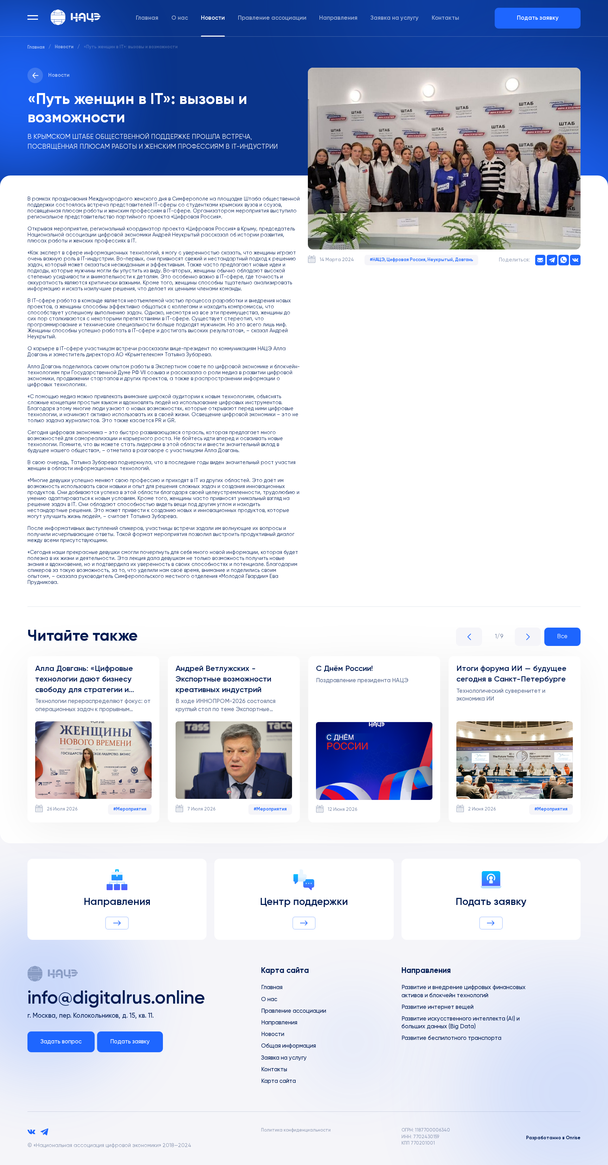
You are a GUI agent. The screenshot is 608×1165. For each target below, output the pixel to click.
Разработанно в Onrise (553, 1138)
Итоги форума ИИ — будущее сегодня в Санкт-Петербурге (511, 674)
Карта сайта (278, 1081)
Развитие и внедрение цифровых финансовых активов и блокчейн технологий (463, 991)
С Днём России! (344, 669)
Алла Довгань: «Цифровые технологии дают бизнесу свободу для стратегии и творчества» (84, 680)
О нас (179, 18)
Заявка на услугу (394, 18)
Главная (147, 18)
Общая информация (288, 1046)
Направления (338, 18)
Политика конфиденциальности (296, 1130)
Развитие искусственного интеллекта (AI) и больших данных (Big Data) (460, 1023)
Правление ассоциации (272, 18)
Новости (213, 18)
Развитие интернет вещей (437, 1007)
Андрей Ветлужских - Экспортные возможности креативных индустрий (223, 679)
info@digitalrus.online (116, 999)
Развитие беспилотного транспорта (451, 1038)
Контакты (445, 18)
